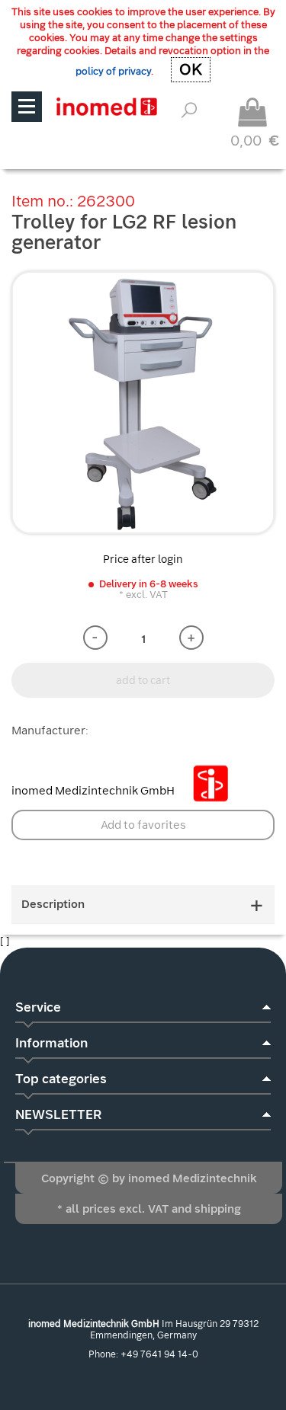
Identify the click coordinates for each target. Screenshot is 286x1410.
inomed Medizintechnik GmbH (94, 790)
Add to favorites (143, 825)
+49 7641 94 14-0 (159, 1354)
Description (53, 904)
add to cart (143, 680)
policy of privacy (113, 71)
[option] (143, 402)
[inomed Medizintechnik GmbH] (106, 106)
